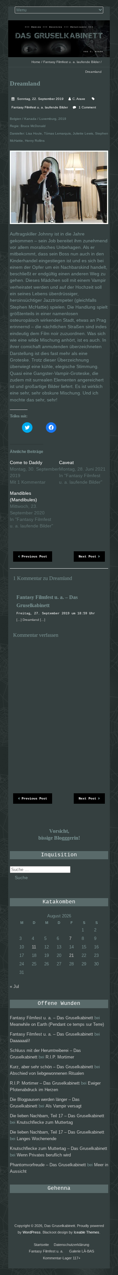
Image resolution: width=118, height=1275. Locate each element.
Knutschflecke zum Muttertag (45, 1122)
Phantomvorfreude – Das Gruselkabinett (48, 1164)
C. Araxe (78, 99)
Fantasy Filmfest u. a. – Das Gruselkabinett (51, 1017)
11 (34, 946)
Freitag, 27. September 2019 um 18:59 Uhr (55, 613)
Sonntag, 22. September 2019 (40, 99)
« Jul (14, 986)
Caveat (66, 462)
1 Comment (87, 107)
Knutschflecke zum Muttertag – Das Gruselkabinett (58, 1148)
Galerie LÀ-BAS (81, 1251)
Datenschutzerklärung (71, 1245)
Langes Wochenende (36, 1138)
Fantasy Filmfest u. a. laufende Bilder (71, 62)
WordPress (32, 1232)
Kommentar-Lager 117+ (61, 1258)
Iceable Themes (86, 1232)
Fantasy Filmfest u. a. (46, 1251)
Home (35, 62)
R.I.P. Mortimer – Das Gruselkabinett (45, 1083)
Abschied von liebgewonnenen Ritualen (47, 1073)
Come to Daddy (26, 462)
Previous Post (34, 556)
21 (71, 955)
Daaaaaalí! (20, 1040)
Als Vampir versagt (64, 1106)
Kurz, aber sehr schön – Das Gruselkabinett (51, 1066)
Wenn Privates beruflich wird (44, 1155)
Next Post (87, 556)
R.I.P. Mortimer (60, 1057)
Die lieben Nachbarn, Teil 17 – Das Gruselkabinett (57, 1115)
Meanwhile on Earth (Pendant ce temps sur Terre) (57, 1024)
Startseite (41, 1245)
